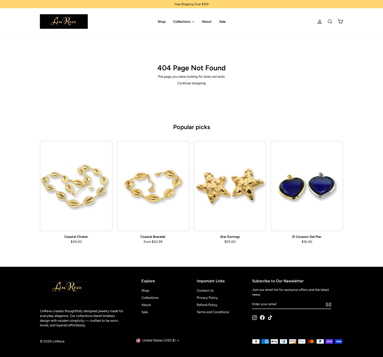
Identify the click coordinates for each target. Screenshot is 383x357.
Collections (182, 22)
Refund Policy (207, 305)
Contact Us (205, 290)
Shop (162, 22)
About (207, 22)
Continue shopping (191, 83)
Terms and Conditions (213, 312)
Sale (222, 22)
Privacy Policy (207, 298)
